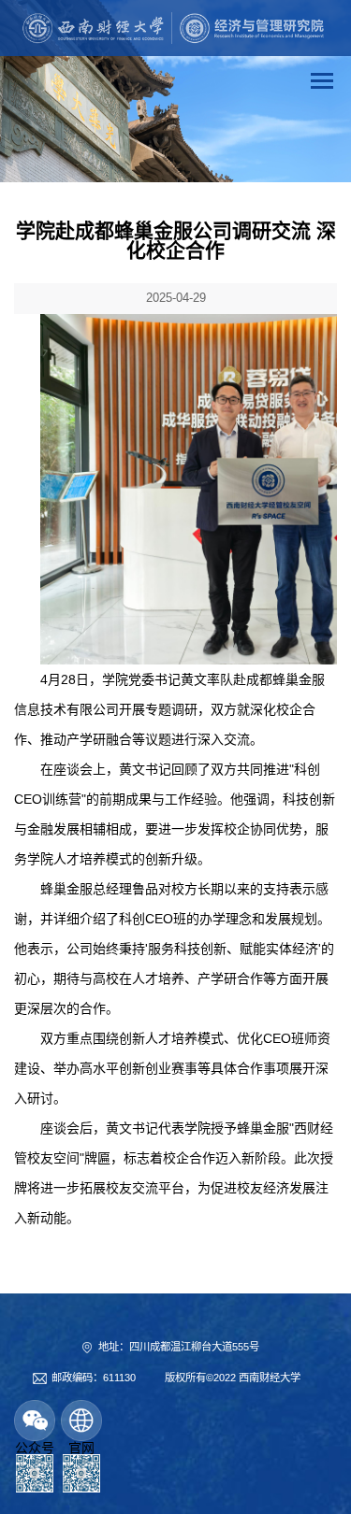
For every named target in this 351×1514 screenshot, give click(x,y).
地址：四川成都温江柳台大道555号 (178, 1346)
